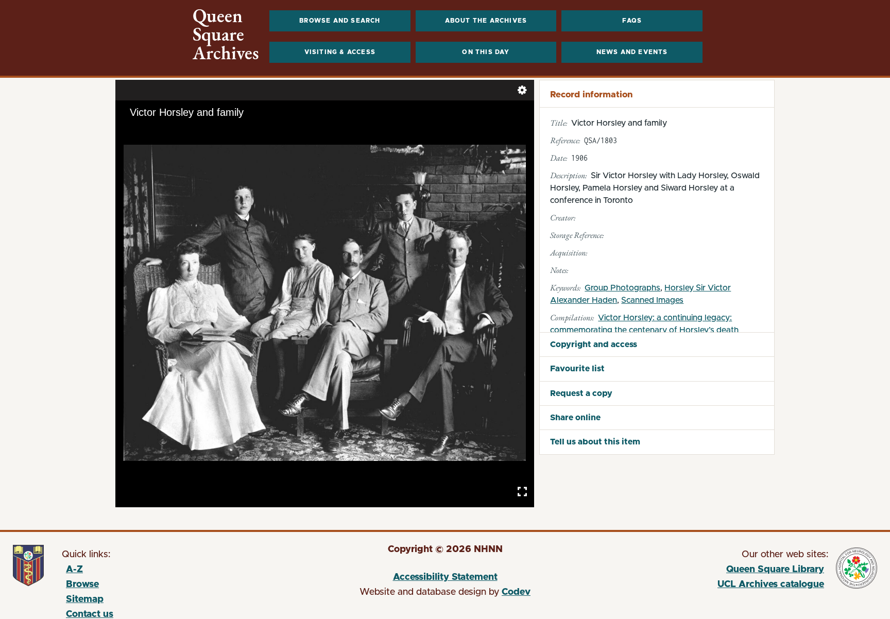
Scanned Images (652, 300)
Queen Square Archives (226, 34)
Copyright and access (593, 344)
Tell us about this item (595, 442)
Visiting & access (339, 52)
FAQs (632, 21)
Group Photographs (622, 288)
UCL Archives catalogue (711, 586)
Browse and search (339, 21)
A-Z (74, 569)
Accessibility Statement (445, 577)
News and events (632, 52)
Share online (575, 418)
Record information (591, 94)
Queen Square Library (711, 571)
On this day (485, 52)
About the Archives (486, 21)
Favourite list (577, 369)
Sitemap (85, 599)
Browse (82, 584)
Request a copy (581, 393)
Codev (516, 592)
